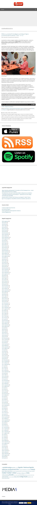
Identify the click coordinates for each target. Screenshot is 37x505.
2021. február (4, 317)
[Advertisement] (18, 18)
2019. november (5, 339)
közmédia (23, 471)
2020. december (5, 320)
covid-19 (16, 467)
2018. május (4, 352)
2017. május (4, 368)
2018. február (4, 357)
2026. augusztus (5, 221)
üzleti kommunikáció (24, 118)
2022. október (4, 288)
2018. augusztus (5, 348)
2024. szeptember (5, 254)
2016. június (4, 373)
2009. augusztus (5, 455)
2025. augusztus (5, 238)
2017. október (4, 363)
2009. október (4, 452)
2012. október (4, 418)
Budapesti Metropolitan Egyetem (9, 114)
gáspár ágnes (17, 114)
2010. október (4, 440)
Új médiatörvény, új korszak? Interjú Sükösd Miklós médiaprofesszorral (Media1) (17, 193)
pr (23, 117)
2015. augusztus (5, 386)
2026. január (4, 231)
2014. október (4, 395)
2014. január (4, 402)
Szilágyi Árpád (23, 476)
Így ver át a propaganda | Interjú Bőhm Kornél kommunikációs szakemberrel (16, 198)
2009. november (5, 450)
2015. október (4, 383)
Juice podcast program (6, 209)
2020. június (4, 329)
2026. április (4, 227)
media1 (5, 115)
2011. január (4, 438)
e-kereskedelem (21, 469)
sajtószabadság (5, 476)
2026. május (4, 225)
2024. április (4, 262)
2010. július (4, 444)
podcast (15, 112)
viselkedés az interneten (11, 120)
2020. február (4, 335)
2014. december (5, 393)
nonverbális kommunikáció (9, 117)
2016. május (4, 374)
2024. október (4, 253)
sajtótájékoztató (4, 118)
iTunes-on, (5, 109)
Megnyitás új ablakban (9, 106)
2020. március (4, 333)
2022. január (4, 301)
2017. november (5, 361)
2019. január (4, 342)
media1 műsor (10, 112)
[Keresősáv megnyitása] (35, 9)
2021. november (5, 304)
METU (2, 117)
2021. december (5, 303)
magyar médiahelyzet (32, 471)
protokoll (25, 117)
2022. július (4, 292)
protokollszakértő (31, 117)
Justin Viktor (4, 471)
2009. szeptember (5, 453)
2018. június (4, 351)
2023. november (5, 269)
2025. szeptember (5, 237)
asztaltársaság (7, 467)
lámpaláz (31, 114)
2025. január (4, 249)
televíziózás (29, 476)
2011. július (4, 434)
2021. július (4, 310)
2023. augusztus (5, 273)
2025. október (4, 235)
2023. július (4, 275)
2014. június (4, 398)
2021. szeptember (5, 307)
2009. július (4, 456)
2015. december (5, 380)
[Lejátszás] (2, 104)
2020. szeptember (5, 325)
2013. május (4, 409)
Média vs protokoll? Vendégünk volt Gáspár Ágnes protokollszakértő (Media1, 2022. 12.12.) (15, 34)
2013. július (4, 406)
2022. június (4, 294)
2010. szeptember (5, 441)
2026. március (4, 228)
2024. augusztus (5, 256)
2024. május (4, 260)
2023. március (4, 281)
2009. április (4, 457)
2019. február (4, 341)
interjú (22, 114)
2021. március (4, 316)
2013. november (5, 405)
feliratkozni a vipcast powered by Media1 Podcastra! (14, 108)
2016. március (4, 376)
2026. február (4, 230)
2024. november (5, 251)
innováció (29, 469)
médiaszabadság (5, 475)
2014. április (4, 399)
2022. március (4, 298)
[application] (18, 105)
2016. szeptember (5, 371)
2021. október (4, 306)
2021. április (4, 314)
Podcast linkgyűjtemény (6, 212)
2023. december (5, 268)
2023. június (4, 276)
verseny (5, 478)
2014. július (4, 396)
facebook (24, 469)
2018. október (4, 345)
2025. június (4, 241)
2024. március (4, 263)
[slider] (33, 104)
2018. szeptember (5, 346)
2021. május (4, 313)
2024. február (4, 265)
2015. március (4, 390)
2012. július (4, 422)
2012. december (5, 415)
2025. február (4, 247)
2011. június (4, 436)
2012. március (4, 425)
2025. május (4, 243)
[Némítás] (31, 104)
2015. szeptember (5, 384)
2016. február (4, 377)
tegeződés (10, 118)
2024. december (5, 250)
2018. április (4, 354)
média (6, 112)
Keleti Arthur (9, 471)
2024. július (4, 257)
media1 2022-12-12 (11, 115)
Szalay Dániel (17, 476)
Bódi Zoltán (13, 467)
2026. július (4, 222)
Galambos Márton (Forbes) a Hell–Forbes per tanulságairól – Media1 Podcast (16, 197)
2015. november (5, 382)
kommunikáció (26, 114)
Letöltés (2, 106)
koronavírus (14, 471)
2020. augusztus (5, 326)
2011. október (4, 430)
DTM (17, 469)
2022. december (5, 285)
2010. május (4, 447)
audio (4, 112)
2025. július (4, 240)
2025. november (5, 234)
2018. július (4, 349)
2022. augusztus (5, 291)
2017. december (5, 360)
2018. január (4, 358)
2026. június (4, 224)
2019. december (5, 338)
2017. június (4, 367)
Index (26, 469)
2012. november (5, 417)
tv (31, 476)
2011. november (5, 428)
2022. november (5, 287)
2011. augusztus (5, 433)
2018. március (4, 355)
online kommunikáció (18, 117)
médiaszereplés (31, 115)
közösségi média (27, 471)
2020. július (4, 327)
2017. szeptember (5, 364)
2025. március (4, 246)
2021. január (4, 319)
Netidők (11, 475)
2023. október (4, 270)
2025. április (4, 244)
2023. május (4, 278)
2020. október (4, 323)
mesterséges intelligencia (21, 473)
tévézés (3, 478)
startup (13, 476)
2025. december (5, 233)
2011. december (5, 427)
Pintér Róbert (22, 475)
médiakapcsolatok (24, 115)
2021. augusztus (5, 308)
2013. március (4, 412)
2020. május (4, 330)
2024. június (4, 259)
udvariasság (14, 118)
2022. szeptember (5, 289)
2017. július (4, 365)
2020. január (4, 336)
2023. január (4, 284)
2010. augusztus (5, 443)
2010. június (4, 446)
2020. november (5, 322)
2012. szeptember (5, 420)
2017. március (4, 370)
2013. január (4, 414)
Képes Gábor (20, 471)
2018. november (5, 344)
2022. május (4, 295)
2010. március (4, 449)
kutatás (17, 471)
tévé (32, 476)
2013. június (4, 408)
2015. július (4, 387)
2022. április (4, 297)
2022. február (4, 300)
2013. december (5, 403)
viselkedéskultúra (20, 120)
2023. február (4, 282)
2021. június (4, 311)
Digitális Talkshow (23, 467)
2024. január (4, 266)
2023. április (4, 279)
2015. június (4, 389)
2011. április (4, 437)
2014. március (4, 400)
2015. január (4, 392)
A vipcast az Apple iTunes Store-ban (8, 207)
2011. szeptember (5, 431)
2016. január (4, 379)
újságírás (18, 118)
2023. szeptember (5, 272)
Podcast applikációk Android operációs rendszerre (11, 210)
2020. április (4, 332)
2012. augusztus (5, 421)
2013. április (4, 411)
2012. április (4, 424)
